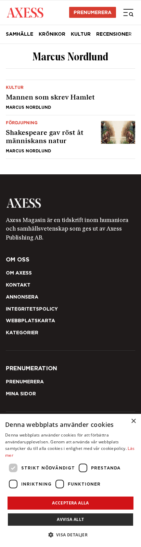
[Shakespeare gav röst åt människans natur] (70, 137)
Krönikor (52, 34)
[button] (70, 535)
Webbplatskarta (30, 320)
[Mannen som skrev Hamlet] (70, 97)
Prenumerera (93, 12)
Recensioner (114, 34)
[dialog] (70, 480)
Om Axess (19, 273)
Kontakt (18, 285)
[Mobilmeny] (128, 12)
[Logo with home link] (70, 203)
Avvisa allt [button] (70, 519)
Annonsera (22, 297)
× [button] (133, 421)
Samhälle (19, 34)
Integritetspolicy (32, 309)
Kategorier (22, 332)
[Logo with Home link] (25, 12)
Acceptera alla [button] (70, 503)
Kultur (81, 34)
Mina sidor (21, 393)
